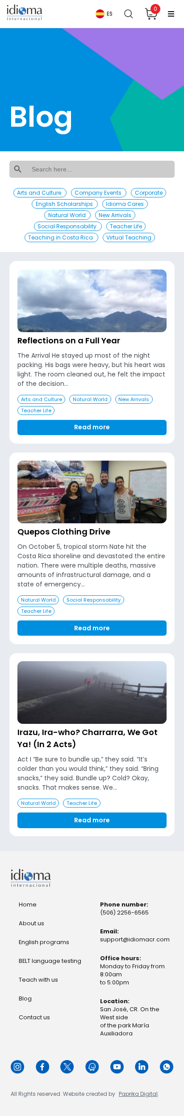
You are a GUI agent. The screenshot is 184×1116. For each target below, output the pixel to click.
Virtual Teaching (128, 237)
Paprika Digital (138, 1094)
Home (28, 904)
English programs (44, 942)
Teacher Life (126, 226)
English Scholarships (65, 204)
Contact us (34, 1017)
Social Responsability (68, 226)
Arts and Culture (40, 193)
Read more (92, 427)
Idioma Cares (125, 204)
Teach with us (38, 979)
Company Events (99, 193)
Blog (25, 998)
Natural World (67, 215)
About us (31, 923)
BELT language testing (50, 961)
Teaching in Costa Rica (61, 237)
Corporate (149, 193)
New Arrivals (115, 215)
